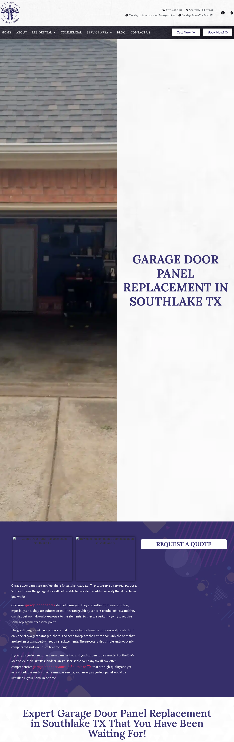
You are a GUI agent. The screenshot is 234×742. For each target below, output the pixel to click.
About (21, 32)
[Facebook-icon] (223, 13)
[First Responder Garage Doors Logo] (20, 13)
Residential (42, 32)
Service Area (97, 32)
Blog (121, 32)
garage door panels (40, 605)
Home (6, 32)
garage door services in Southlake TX (62, 667)
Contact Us (140, 32)
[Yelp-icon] (231, 13)
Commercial (71, 32)
